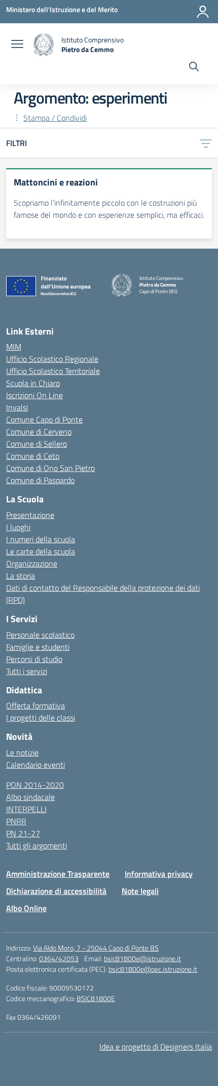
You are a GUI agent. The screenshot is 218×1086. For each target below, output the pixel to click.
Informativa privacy (159, 874)
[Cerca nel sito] (194, 67)
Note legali (140, 891)
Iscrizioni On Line (34, 395)
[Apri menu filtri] (206, 143)
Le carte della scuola (40, 551)
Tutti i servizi (26, 671)
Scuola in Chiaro (33, 383)
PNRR (16, 821)
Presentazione (30, 515)
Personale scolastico (40, 635)
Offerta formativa (35, 705)
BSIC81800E (96, 998)
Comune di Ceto (32, 456)
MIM (13, 347)
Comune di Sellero (36, 444)
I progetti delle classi (40, 718)
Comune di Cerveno (38, 432)
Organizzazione (31, 563)
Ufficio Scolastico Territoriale (53, 371)
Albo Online (26, 908)
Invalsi (17, 407)
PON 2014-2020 (35, 785)
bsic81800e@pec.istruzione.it (152, 969)
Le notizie (22, 752)
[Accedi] (203, 11)
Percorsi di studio (34, 659)
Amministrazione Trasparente (58, 874)
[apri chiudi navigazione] (17, 45)
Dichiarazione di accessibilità (56, 891)
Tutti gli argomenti (36, 845)
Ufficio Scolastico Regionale (52, 359)
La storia (20, 576)
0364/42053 (59, 958)
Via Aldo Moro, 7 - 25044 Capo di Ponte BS (96, 947)
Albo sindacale (30, 797)
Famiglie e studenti (37, 647)
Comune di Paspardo (40, 480)
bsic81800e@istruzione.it (142, 958)
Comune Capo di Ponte (44, 419)
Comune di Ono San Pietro (50, 468)
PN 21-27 (23, 833)
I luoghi (18, 527)
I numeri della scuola (40, 539)
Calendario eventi (35, 765)
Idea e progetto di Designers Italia (155, 1047)
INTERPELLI (26, 809)
